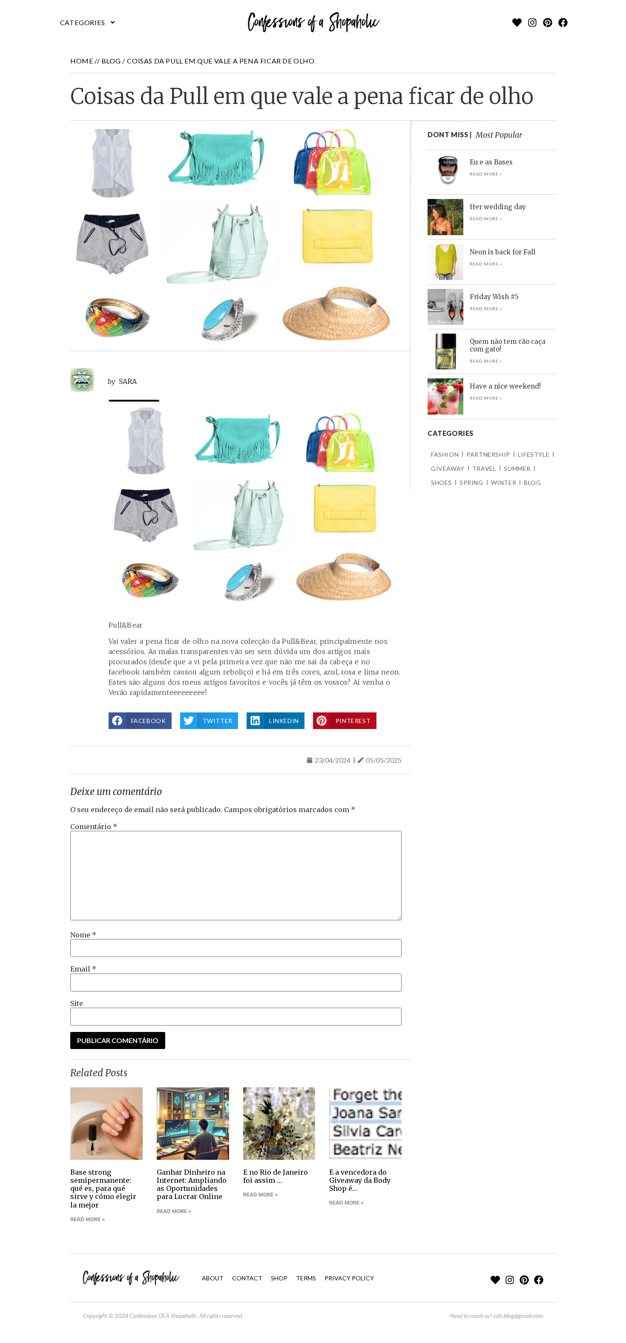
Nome (83, 934)
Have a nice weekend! (505, 386)
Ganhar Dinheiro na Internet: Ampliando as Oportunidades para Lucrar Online (192, 1184)
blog (111, 61)
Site (76, 1003)
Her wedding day (498, 207)
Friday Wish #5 (494, 297)
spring (471, 482)
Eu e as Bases (491, 162)
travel (484, 468)
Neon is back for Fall (502, 252)
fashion (445, 454)
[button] (88, 22)
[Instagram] (532, 22)
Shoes (441, 482)
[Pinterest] (547, 22)
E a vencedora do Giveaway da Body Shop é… (360, 1180)
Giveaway (448, 468)
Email (83, 968)
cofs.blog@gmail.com (518, 1315)
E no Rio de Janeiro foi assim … (275, 1176)
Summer (517, 468)
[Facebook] (563, 22)
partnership (488, 454)
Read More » (87, 1219)
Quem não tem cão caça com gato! (508, 345)
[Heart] (517, 22)
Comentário (93, 826)
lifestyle (533, 454)
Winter (504, 482)
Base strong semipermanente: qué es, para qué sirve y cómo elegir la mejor (103, 1188)
